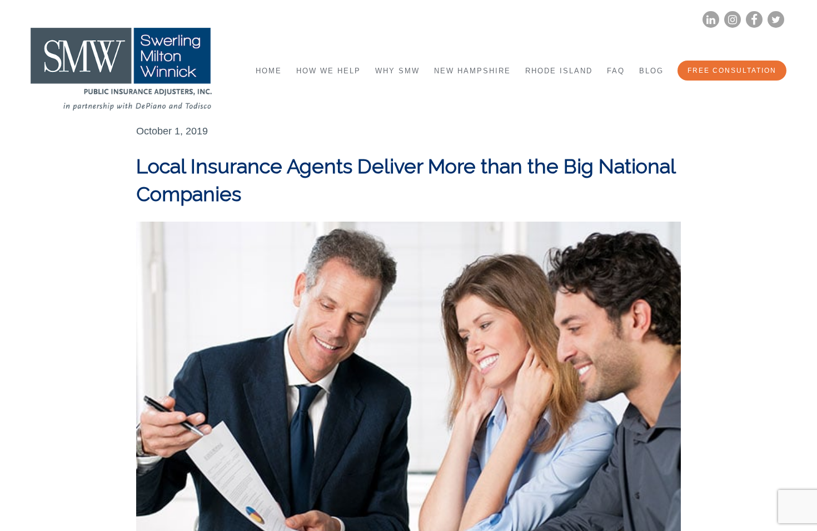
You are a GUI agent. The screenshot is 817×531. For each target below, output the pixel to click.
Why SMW (397, 71)
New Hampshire (472, 71)
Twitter (776, 19)
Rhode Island (558, 71)
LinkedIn (711, 19)
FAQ (616, 71)
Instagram (732, 19)
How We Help (328, 71)
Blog (651, 71)
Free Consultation (732, 70)
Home (269, 71)
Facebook (754, 19)
